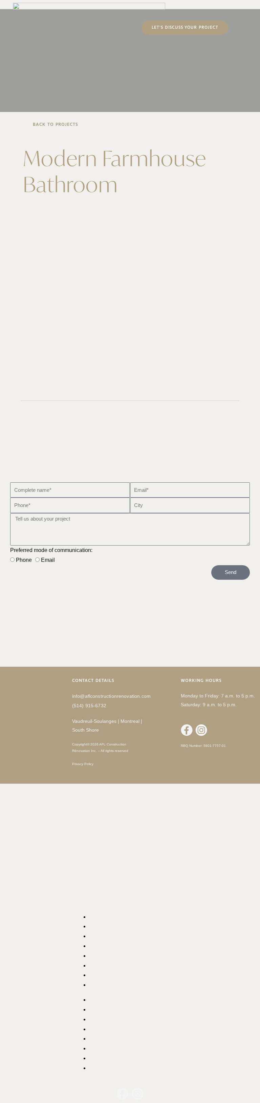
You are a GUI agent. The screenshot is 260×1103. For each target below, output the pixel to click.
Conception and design (138, 944)
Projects (105, 1037)
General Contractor (128, 1018)
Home (101, 998)
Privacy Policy (82, 764)
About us (107, 1008)
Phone (24, 560)
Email (48, 560)
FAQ (97, 1047)
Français (107, 983)
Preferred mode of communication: (51, 550)
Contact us (111, 1056)
